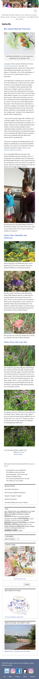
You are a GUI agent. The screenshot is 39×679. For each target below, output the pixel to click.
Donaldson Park (26, 512)
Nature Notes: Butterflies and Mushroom (15, 236)
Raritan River (22, 524)
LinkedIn (7, 669)
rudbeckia (20, 526)
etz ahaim (12, 514)
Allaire (5, 511)
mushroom (7, 520)
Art (5, 676)
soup (19, 528)
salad (12, 528)
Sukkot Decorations (10, 499)
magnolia (31, 518)
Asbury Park (12, 511)
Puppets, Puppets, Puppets (13, 496)
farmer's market (24, 514)
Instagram (13, 669)
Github (24, 669)
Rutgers (27, 526)
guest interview (25, 516)
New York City (19, 520)
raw (28, 524)
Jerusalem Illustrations (11, 489)
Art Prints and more (20, 579)
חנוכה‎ (20, 531)
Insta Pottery (30, 670)
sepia (15, 528)
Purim (33, 522)
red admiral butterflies (11, 66)
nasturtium (13, 520)
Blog (10, 676)
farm (17, 514)
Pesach (15, 522)
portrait (28, 522)
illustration (7, 518)
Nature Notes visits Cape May (15, 342)
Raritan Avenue (11, 524)
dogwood (19, 512)
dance (14, 512)
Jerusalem (14, 518)
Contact (32, 676)
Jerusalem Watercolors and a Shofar (16, 502)
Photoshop (22, 522)
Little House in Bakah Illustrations (15, 492)
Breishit (29, 511)
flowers (7, 516)
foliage (14, 516)
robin (30, 524)
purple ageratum (16, 418)
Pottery (17, 676)
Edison (6, 514)
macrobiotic (23, 518)
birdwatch (23, 511)
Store (25, 676)
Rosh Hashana (10, 526)
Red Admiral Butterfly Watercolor (17, 29)
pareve (7, 522)
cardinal (10, 512)
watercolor (11, 530)
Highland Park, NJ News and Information (17, 651)
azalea (18, 511)
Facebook (19, 669)
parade (26, 520)
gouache (18, 516)
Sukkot (23, 528)
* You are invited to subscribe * (14, 617)
